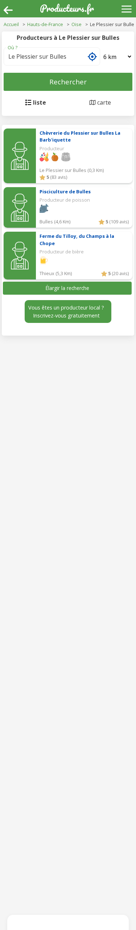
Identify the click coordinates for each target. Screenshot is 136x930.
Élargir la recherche (67, 288)
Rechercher (68, 81)
